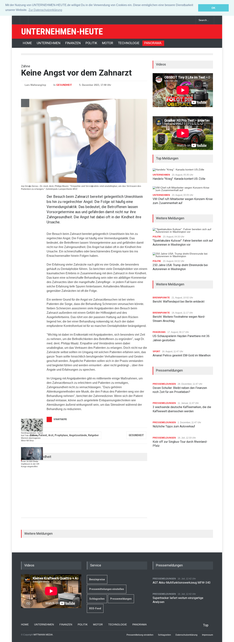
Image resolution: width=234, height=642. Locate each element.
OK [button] (213, 7)
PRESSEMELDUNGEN (164, 384)
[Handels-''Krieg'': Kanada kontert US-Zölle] (179, 169)
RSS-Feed (95, 608)
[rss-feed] (190, 20)
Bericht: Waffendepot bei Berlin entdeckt (178, 301)
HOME (27, 43)
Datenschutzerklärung (186, 635)
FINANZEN (73, 43)
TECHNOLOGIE (128, 43)
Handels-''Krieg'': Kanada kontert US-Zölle (179, 178)
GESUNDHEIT (64, 85)
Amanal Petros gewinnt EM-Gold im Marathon (182, 355)
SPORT (156, 351)
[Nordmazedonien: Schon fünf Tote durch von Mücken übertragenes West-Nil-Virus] (32, 425)
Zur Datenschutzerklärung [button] (45, 9)
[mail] (183, 20)
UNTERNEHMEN (49, 43)
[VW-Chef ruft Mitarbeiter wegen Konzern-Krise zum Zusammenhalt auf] (183, 188)
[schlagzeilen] (177, 20)
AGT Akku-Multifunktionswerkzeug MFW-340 (181, 582)
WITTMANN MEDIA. (43, 634)
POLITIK (91, 43)
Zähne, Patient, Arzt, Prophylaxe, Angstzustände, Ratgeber (64, 435)
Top (205, 625)
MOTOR (107, 43)
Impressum (207, 635)
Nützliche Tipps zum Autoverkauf (174, 426)
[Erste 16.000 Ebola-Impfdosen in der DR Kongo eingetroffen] (32, 453)
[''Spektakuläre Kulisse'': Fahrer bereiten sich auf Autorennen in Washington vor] (183, 230)
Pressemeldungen (121, 598)
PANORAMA (152, 43)
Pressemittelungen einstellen (106, 589)
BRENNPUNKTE (161, 297)
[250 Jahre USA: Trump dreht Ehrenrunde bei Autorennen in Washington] (183, 254)
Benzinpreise (97, 579)
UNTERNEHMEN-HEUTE (62, 31)
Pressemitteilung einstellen (140, 635)
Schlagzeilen (97, 598)
